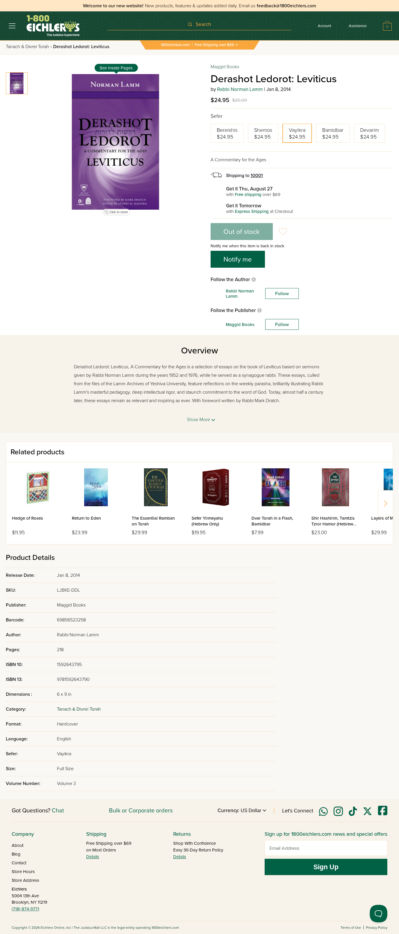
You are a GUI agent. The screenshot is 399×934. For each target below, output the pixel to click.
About (17, 845)
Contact (19, 862)
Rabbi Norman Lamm (240, 89)
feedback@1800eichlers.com (286, 6)
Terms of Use (351, 928)
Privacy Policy (376, 928)
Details (92, 856)
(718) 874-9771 (25, 909)
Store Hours (23, 871)
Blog (16, 854)
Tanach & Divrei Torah (29, 47)
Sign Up (326, 867)
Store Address (25, 880)
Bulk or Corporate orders (141, 810)
